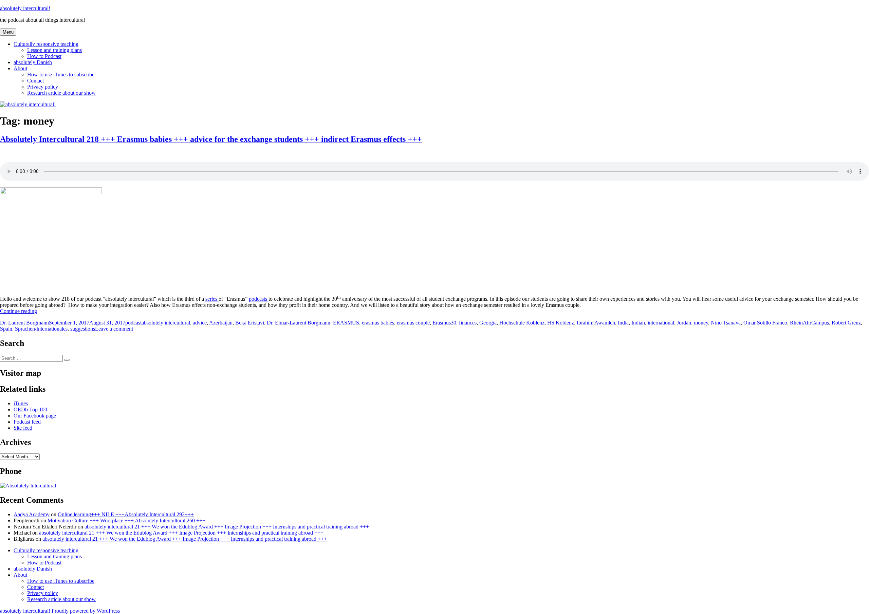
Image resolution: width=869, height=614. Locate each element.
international (661, 322)
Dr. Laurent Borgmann (24, 322)
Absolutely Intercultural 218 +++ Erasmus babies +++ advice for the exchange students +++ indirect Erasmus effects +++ (211, 139)
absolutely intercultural (166, 322)
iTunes (21, 403)
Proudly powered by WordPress (86, 611)
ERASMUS (346, 322)
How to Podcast (44, 56)
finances (468, 322)
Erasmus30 (444, 322)
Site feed (23, 428)
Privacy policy (42, 87)
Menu (8, 32)
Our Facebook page (35, 415)
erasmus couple (413, 322)
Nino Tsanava (726, 322)
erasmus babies (378, 322)
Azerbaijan (221, 322)
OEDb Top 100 (30, 409)
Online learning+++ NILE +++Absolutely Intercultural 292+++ (126, 514)
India (623, 322)
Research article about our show (61, 93)
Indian (638, 322)
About (20, 68)
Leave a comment (114, 329)
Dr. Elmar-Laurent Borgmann (298, 322)
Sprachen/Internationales (41, 329)
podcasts (259, 299)
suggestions (82, 329)
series (212, 299)
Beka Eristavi (249, 322)
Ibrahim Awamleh (596, 322)
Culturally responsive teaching (46, 44)
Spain (6, 329)
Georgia (488, 322)
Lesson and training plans (54, 50)
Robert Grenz (846, 322)
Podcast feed (27, 422)
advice (200, 322)
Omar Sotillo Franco (765, 322)
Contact (35, 80)
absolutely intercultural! (25, 8)
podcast (133, 322)
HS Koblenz (560, 322)
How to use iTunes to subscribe (60, 74)
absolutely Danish (33, 62)
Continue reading (18, 311)
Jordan (684, 322)
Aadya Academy (32, 514)
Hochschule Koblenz (521, 322)
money (701, 322)
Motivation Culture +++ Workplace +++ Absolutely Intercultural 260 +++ (126, 520)
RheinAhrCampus (809, 322)
